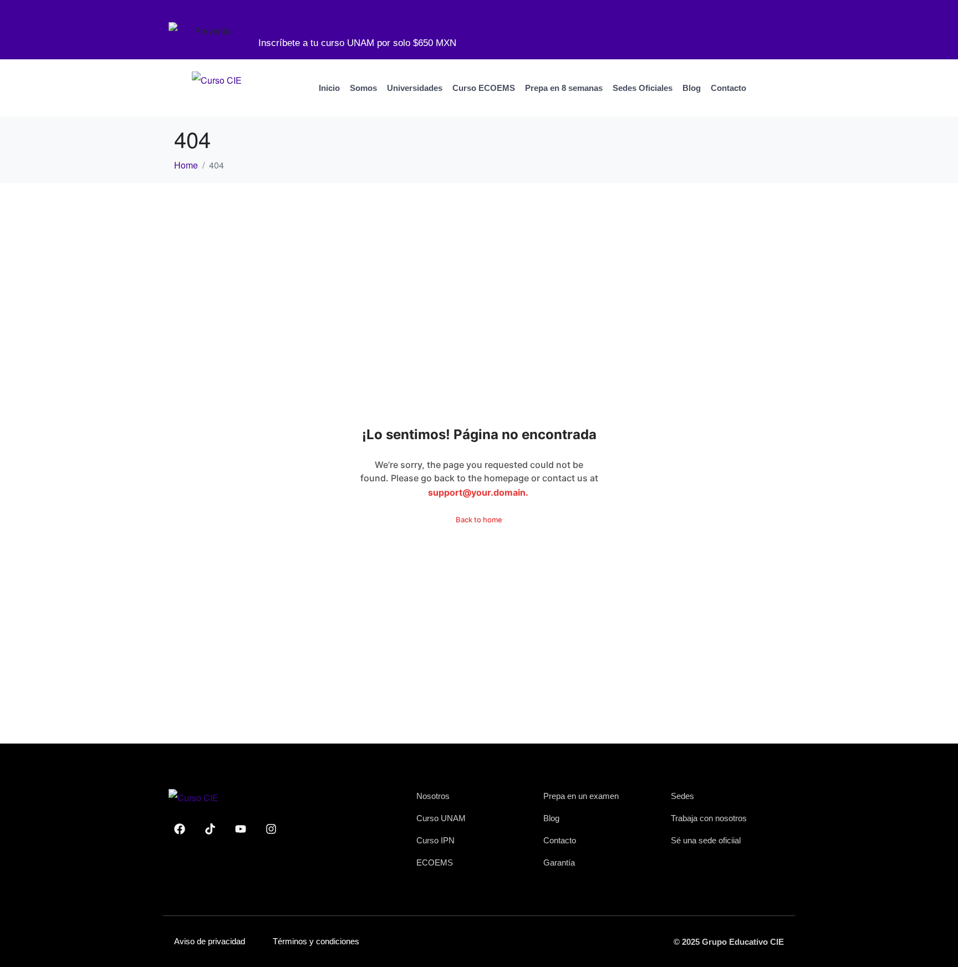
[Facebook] (180, 829)
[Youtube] (241, 829)
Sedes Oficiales (642, 88)
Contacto (728, 88)
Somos (363, 88)
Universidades (414, 88)
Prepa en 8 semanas (564, 88)
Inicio (329, 88)
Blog (691, 88)
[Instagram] (271, 829)
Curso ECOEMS (483, 88)
